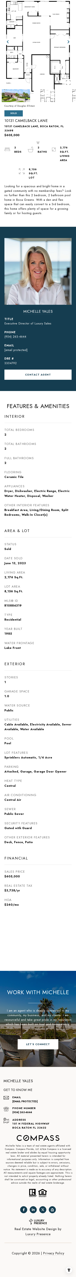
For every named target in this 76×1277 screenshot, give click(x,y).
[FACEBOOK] (23, 1209)
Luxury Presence (38, 1234)
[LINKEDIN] (33, 1209)
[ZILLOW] (52, 1209)
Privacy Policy (53, 1253)
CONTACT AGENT (38, 374)
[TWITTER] (42, 1209)
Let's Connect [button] (38, 1044)
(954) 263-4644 (15, 337)
